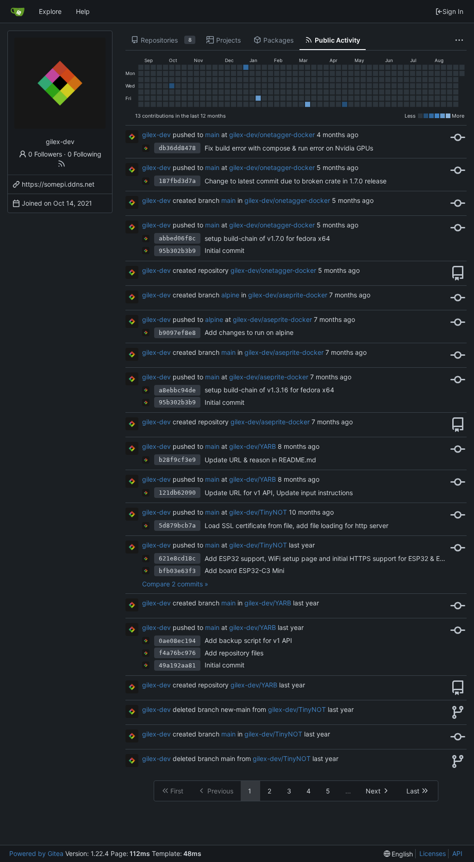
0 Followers (45, 154)
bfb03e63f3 (177, 570)
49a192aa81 (177, 665)
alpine (230, 295)
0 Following (84, 154)
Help (83, 11)
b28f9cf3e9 (177, 459)
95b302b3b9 (177, 250)
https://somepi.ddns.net (58, 184)
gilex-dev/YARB (252, 446)
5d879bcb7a (177, 525)
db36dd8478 (177, 148)
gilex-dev (156, 134)
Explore (50, 11)
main (212, 134)
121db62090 (177, 492)
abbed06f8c (177, 238)
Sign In (453, 11)
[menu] (398, 854)
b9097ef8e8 (177, 332)
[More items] (459, 40)
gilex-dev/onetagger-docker (272, 134)
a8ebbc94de (177, 390)
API (457, 853)
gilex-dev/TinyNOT (258, 512)
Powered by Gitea (36, 853)
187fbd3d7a (177, 180)
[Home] (18, 11)
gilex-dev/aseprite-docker (287, 295)
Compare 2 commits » (175, 584)
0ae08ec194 (177, 640)
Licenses (432, 853)
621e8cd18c (177, 558)
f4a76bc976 (177, 652)
